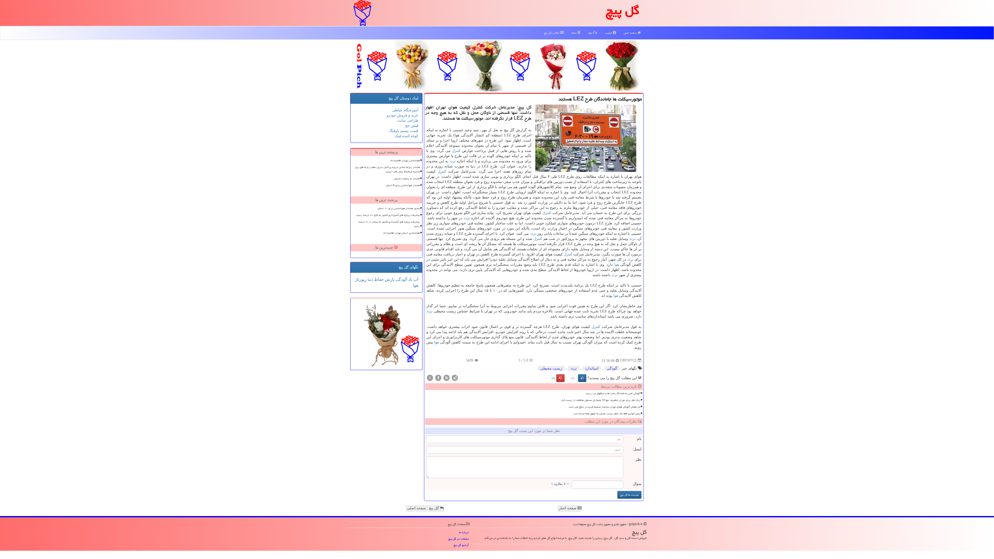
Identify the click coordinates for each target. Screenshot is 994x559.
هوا (590, 32)
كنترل (456, 151)
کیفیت (609, 32)
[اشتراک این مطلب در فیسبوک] (438, 377)
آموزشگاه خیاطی (405, 110)
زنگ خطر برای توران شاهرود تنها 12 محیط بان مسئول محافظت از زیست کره (600, 400)
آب (415, 279)
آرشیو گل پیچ (461, 545)
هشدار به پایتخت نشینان (407, 178)
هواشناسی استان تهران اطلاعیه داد (401, 233)
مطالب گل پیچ (552, 32)
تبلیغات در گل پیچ (458, 538)
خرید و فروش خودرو (402, 115)
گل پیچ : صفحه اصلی (423, 508)
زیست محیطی (551, 368)
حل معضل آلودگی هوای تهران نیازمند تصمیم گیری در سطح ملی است (604, 406)
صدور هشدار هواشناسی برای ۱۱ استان (398, 208)
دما (370, 279)
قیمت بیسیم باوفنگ (403, 131)
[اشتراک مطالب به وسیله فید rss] (446, 377)
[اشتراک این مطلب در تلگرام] (454, 377)
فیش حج (411, 126)
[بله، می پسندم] (582, 378)
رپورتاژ (361, 279)
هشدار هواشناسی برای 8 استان (403, 185)
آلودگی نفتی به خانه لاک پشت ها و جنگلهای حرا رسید (613, 393)
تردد (452, 161)
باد (409, 279)
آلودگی (612, 368)
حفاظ (575, 32)
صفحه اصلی (631, 32)
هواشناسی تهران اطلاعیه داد (405, 160)
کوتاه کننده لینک (406, 136)
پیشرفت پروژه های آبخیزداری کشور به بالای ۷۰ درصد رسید (388, 215)
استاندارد (591, 368)
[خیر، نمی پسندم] (560, 378)
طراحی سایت (407, 120)
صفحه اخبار (568, 508)
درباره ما (464, 532)
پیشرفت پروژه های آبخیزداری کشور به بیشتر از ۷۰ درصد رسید (389, 224)
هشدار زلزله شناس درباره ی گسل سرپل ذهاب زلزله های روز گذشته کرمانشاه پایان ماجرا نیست (387, 169)
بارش (389, 279)
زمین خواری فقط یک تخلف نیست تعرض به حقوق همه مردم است (606, 413)
